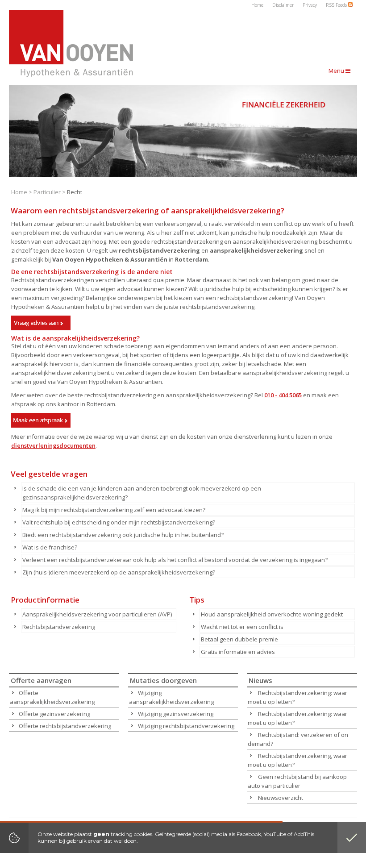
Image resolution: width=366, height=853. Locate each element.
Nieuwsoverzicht (280, 798)
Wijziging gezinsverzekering (175, 714)
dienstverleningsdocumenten (53, 445)
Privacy (310, 5)
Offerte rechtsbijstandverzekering (65, 726)
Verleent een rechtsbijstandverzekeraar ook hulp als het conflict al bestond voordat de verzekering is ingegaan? (175, 560)
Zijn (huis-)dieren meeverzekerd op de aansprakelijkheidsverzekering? (118, 572)
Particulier (47, 192)
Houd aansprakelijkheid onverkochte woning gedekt (272, 614)
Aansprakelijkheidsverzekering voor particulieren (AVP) (97, 614)
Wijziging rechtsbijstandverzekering (186, 726)
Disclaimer (283, 5)
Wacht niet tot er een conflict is (242, 627)
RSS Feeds (337, 5)
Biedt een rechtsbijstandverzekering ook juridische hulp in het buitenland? (123, 535)
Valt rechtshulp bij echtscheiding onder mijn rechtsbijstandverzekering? (118, 522)
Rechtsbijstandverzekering (58, 627)
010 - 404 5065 (283, 395)
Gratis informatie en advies (238, 652)
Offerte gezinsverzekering (54, 714)
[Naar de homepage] (71, 43)
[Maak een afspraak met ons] (41, 420)
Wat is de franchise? (49, 547)
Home (257, 5)
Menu (337, 71)
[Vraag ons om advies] (41, 323)
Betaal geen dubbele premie (239, 639)
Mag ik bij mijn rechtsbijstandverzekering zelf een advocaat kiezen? (113, 510)
